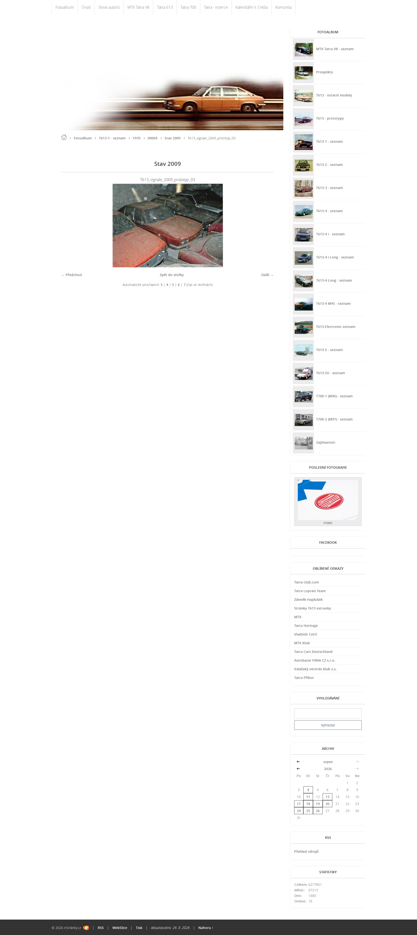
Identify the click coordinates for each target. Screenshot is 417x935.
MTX (297, 617)
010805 (328, 523)
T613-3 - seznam (329, 187)
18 (308, 803)
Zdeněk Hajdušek (308, 599)
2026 (328, 768)
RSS (101, 927)
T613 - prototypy (330, 118)
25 (308, 810)
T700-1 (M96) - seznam (334, 396)
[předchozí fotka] (69, 225)
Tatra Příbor (304, 677)
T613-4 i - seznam (330, 234)
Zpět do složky (172, 274)
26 (318, 810)
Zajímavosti (325, 442)
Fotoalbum (65, 7)
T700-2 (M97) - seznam (334, 419)
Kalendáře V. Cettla (252, 7)
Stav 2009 (173, 138)
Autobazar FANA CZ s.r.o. (314, 660)
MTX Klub (302, 643)
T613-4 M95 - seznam (333, 303)
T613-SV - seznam (330, 373)
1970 (136, 138)
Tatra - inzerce (216, 7)
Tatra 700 (188, 7)
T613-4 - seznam (329, 211)
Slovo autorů (109, 7)
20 (327, 803)
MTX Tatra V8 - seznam (335, 49)
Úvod (86, 7)
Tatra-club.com (306, 582)
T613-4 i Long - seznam (335, 257)
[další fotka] (265, 225)
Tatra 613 (165, 7)
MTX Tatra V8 (138, 7)
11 (308, 796)
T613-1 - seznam (112, 138)
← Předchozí (71, 274)
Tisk (139, 927)
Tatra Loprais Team (310, 591)
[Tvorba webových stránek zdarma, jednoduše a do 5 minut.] (86, 928)
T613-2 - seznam (329, 164)
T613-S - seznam (329, 349)
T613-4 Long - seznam (334, 280)
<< (299, 761)
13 (327, 796)
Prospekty (324, 72)
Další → (267, 274)
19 (318, 803)
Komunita (283, 7)
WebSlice (119, 927)
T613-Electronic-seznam (335, 326)
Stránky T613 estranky (312, 608)
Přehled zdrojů (306, 851)
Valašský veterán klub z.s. (315, 669)
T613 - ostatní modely (334, 95)
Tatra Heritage (306, 625)
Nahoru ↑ (206, 927)
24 (299, 810)
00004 (152, 138)
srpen (328, 761)
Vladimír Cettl (305, 634)
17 (299, 803)
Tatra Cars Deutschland (313, 651)
